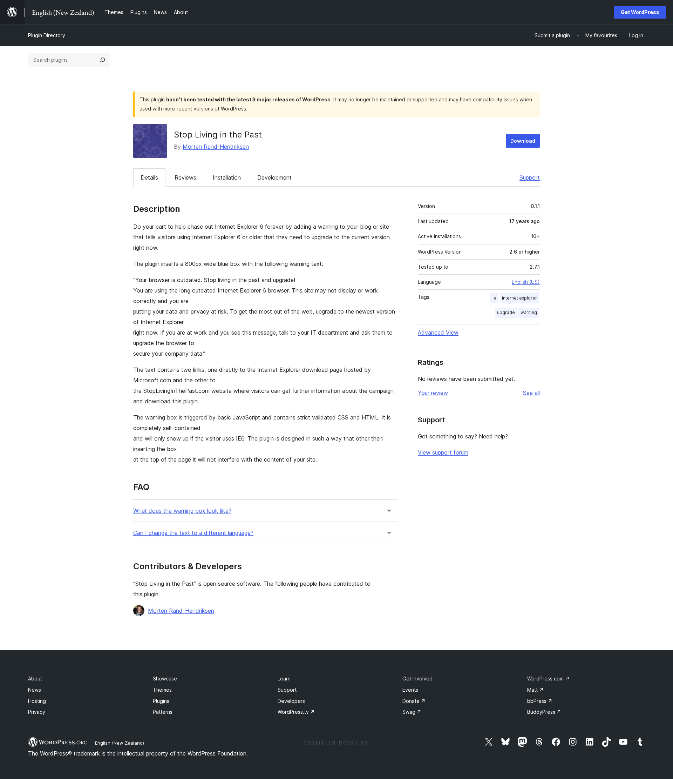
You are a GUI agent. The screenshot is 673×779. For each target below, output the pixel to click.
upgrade (506, 312)
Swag (411, 712)
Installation (227, 177)
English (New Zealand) (119, 743)
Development (274, 177)
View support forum (443, 452)
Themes (162, 690)
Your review (433, 392)
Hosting (37, 701)
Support (529, 177)
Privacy (36, 712)
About (35, 678)
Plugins (161, 701)
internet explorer (519, 298)
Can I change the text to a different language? (193, 533)
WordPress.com (548, 678)
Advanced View (438, 332)
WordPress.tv (296, 712)
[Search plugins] (102, 60)
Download (522, 141)
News (34, 690)
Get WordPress (640, 12)
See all (531, 392)
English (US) (526, 282)
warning (529, 312)
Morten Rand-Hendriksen (216, 146)
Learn (284, 678)
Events (410, 690)
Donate (414, 701)
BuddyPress (544, 712)
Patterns (162, 712)
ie (494, 298)
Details (149, 177)
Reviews (185, 177)
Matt (535, 690)
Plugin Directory (46, 35)
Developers (291, 701)
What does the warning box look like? (182, 511)
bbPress (539, 701)
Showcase (165, 678)
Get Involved (417, 678)
